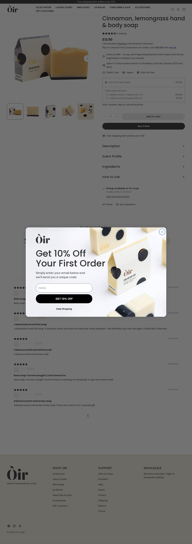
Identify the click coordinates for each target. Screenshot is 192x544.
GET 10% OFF (64, 299)
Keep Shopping (64, 308)
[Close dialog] (162, 232)
